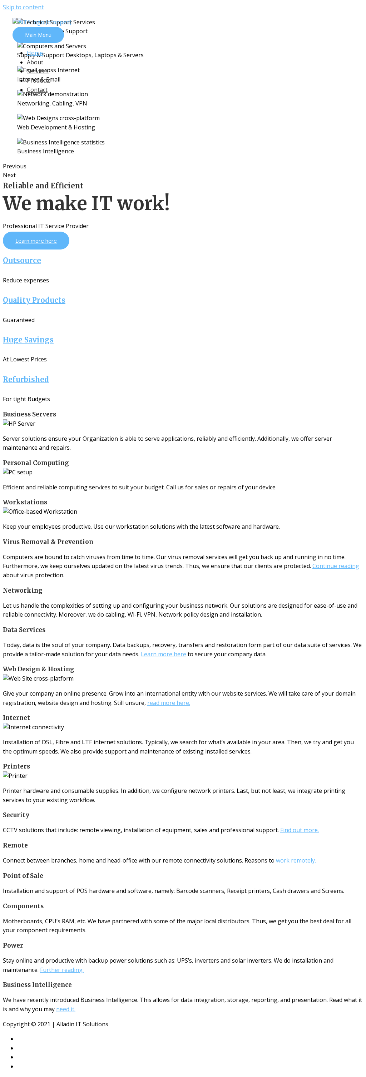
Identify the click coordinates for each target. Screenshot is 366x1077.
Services (38, 71)
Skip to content (23, 7)
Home (35, 53)
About (35, 62)
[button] (36, 241)
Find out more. (299, 830)
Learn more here (163, 654)
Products (39, 80)
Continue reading (335, 566)
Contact (37, 90)
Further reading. (62, 970)
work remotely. (296, 860)
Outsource (22, 260)
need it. (65, 1009)
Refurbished (26, 379)
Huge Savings (28, 339)
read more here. (168, 703)
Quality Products (34, 300)
